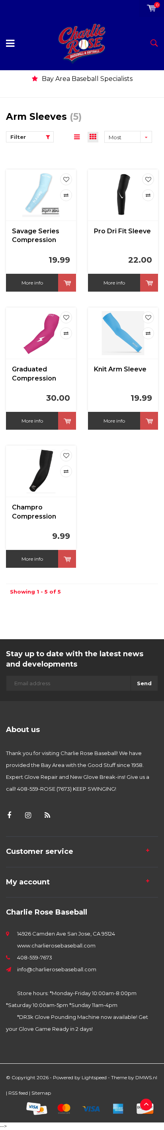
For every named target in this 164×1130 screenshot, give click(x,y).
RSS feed (18, 1093)
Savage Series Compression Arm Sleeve (35, 236)
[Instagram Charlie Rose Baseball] (28, 815)
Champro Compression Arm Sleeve (34, 512)
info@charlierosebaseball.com (56, 969)
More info (32, 283)
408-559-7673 (34, 957)
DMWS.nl (146, 1077)
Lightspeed (94, 1077)
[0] (151, 8)
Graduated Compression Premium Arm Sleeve (34, 374)
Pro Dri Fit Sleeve (122, 231)
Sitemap (41, 1093)
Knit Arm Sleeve (120, 369)
